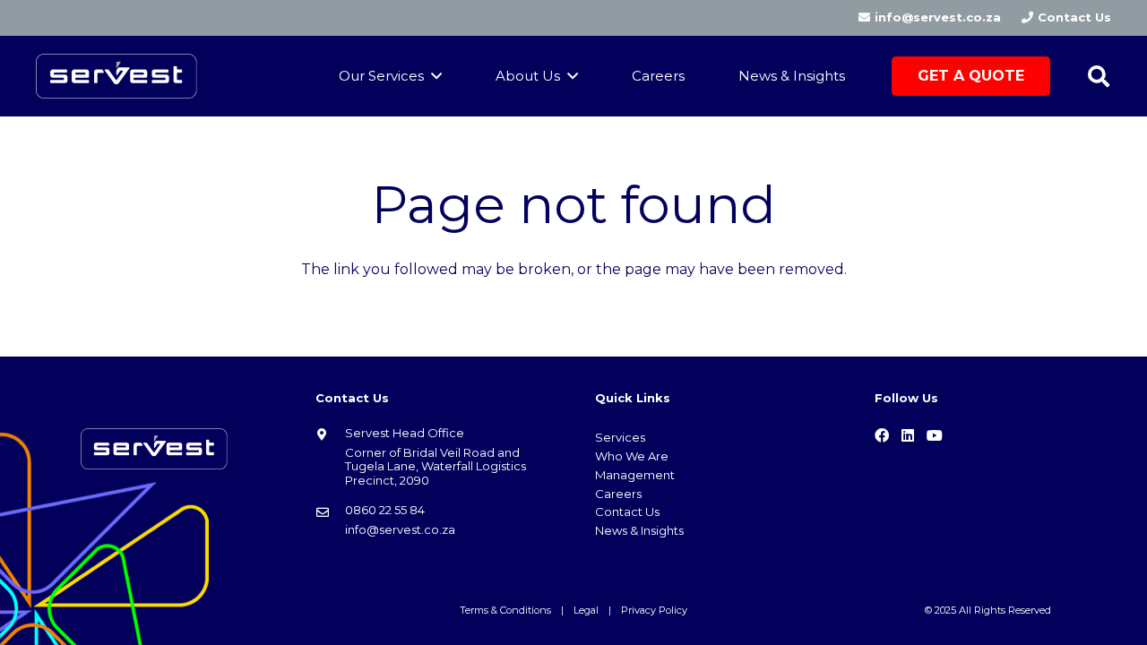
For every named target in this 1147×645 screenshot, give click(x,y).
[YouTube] (935, 435)
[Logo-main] (116, 76)
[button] (1098, 76)
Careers (618, 493)
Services (620, 437)
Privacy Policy (654, 610)
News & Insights (639, 530)
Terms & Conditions (505, 610)
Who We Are (631, 456)
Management (635, 475)
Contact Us (627, 511)
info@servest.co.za (400, 529)
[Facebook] (882, 435)
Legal (586, 610)
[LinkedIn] (907, 435)
